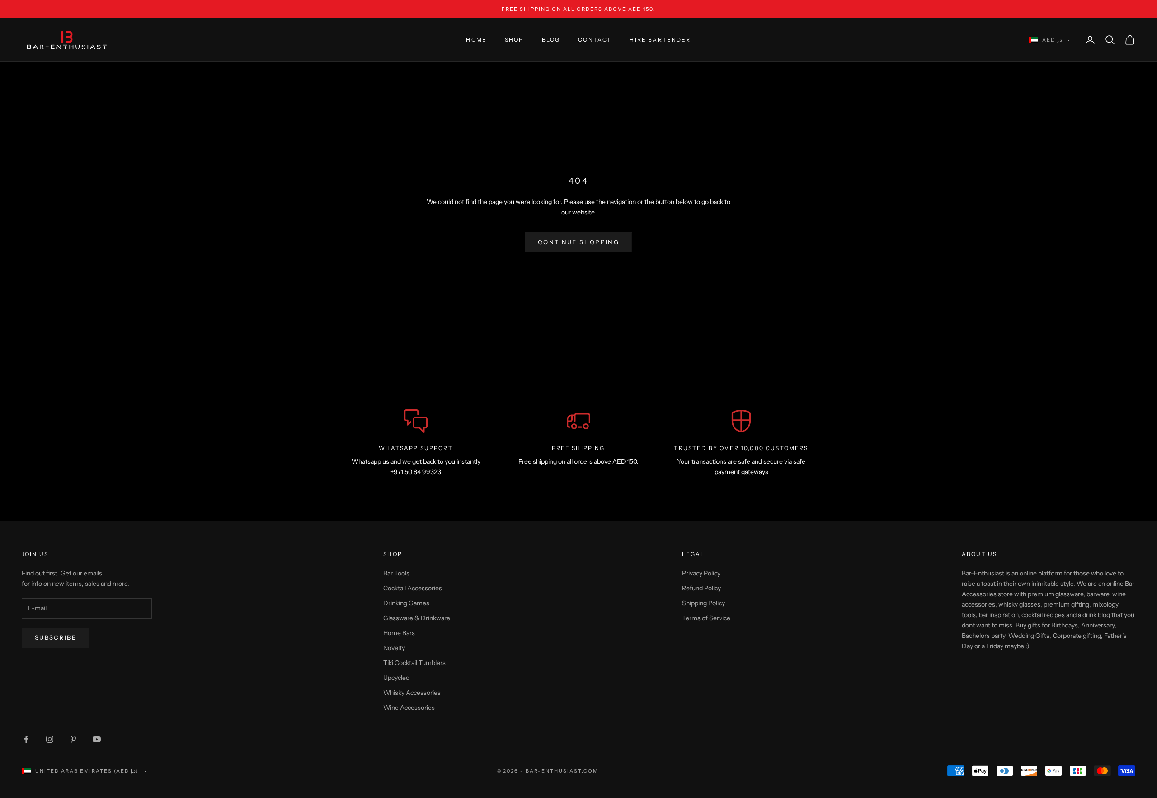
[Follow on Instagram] (49, 739)
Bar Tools (396, 573)
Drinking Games (406, 603)
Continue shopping (578, 242)
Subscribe (55, 637)
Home (476, 39)
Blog (551, 39)
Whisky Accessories (412, 693)
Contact (594, 39)
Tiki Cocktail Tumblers (414, 663)
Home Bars (399, 633)
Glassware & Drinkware (416, 618)
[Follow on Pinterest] (73, 739)
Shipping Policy (703, 603)
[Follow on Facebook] (26, 739)
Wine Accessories (409, 707)
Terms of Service (706, 618)
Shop (514, 39)
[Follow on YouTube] (96, 739)
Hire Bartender (660, 39)
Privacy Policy (701, 573)
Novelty (394, 648)
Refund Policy (701, 588)
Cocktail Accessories (412, 588)
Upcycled (396, 678)
